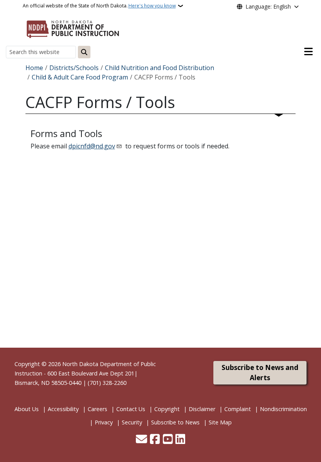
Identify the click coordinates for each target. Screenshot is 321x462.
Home (34, 67)
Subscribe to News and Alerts (260, 372)
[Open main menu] (308, 52)
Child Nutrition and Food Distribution (159, 67)
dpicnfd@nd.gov (92, 146)
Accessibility (63, 409)
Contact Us (130, 409)
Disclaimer (202, 409)
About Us (26, 409)
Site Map (220, 422)
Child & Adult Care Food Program (80, 77)
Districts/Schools (74, 67)
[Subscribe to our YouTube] (168, 439)
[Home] (73, 27)
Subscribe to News (175, 422)
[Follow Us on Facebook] (155, 439)
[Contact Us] (141, 439)
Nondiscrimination (283, 409)
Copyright (167, 409)
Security (132, 422)
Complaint (237, 409)
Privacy (104, 422)
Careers (97, 409)
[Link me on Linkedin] (180, 439)
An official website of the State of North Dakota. (99, 5)
